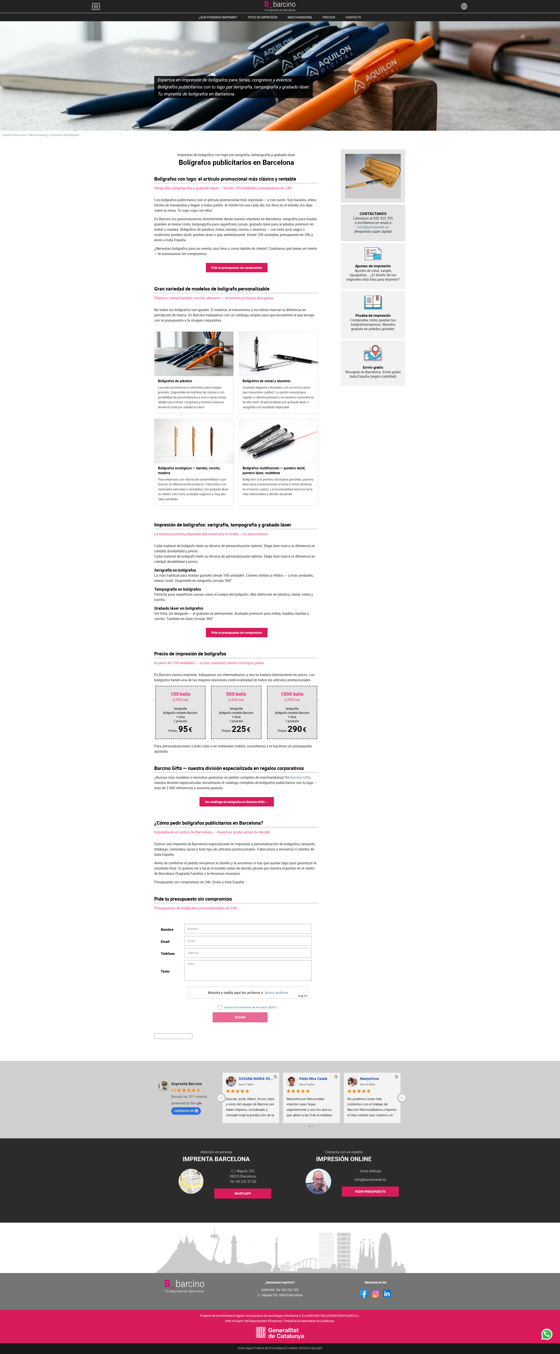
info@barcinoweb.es (373, 227)
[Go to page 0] (309, 1126)
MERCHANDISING (300, 17)
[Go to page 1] (313, 1126)
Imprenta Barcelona (14, 135)
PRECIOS (329, 17)
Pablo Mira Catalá (313, 1078)
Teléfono (168, 953)
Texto (165, 971)
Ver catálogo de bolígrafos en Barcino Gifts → (236, 802)
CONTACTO (353, 17)
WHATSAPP (242, 1193)
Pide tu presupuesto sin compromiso (236, 268)
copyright (315, 1348)
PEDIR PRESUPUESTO (370, 1191)
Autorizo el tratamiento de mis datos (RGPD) (250, 1007)
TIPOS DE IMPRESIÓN (262, 17)
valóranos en (184, 1110)
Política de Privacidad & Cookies (275, 1348)
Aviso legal (245, 1348)
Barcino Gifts (300, 777)
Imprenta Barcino (186, 1083)
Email (165, 941)
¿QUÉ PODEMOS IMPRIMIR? (218, 17)
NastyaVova (369, 1078)
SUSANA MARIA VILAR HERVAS (257, 1078)
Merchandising (38, 135)
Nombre (167, 929)
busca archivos (276, 992)
